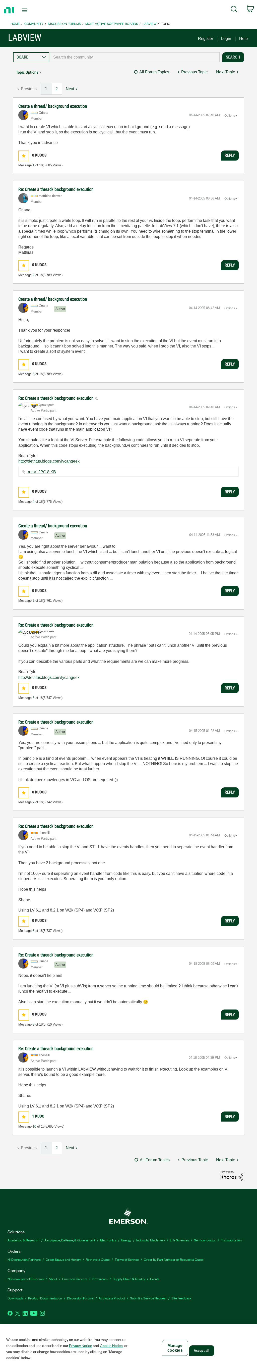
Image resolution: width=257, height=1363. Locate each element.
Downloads (15, 1298)
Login (226, 38)
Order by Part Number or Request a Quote (174, 1259)
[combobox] (134, 57)
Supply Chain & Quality (129, 1278)
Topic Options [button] (27, 72)
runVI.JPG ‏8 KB (42, 472)
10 (34, 1126)
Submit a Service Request (148, 1298)
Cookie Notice (111, 1345)
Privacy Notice (80, 1345)
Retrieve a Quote (98, 1259)
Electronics (108, 1240)
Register (205, 38)
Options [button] (229, 115)
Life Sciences (179, 1240)
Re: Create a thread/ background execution (56, 189)
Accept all (201, 1350)
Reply (230, 155)
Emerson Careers (74, 1278)
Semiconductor (205, 1240)
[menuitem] (234, 10)
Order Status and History (63, 1259)
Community (33, 23)
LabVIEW (149, 23)
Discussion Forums (64, 23)
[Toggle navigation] (33, 10)
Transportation (231, 1240)
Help (243, 38)
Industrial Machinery (150, 1240)
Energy (126, 1240)
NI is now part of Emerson (26, 1278)
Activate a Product (112, 1298)
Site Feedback (181, 1298)
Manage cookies (175, 1347)
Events (154, 1278)
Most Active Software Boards (111, 23)
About (53, 1278)
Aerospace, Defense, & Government (69, 1240)
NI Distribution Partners (24, 1259)
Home (15, 23)
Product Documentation (45, 1298)
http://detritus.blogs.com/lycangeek (49, 461)
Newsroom (100, 1278)
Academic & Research (23, 1240)
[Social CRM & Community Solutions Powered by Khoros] (232, 1176)
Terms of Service (127, 1259)
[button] (24, 156)
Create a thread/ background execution (52, 106)
